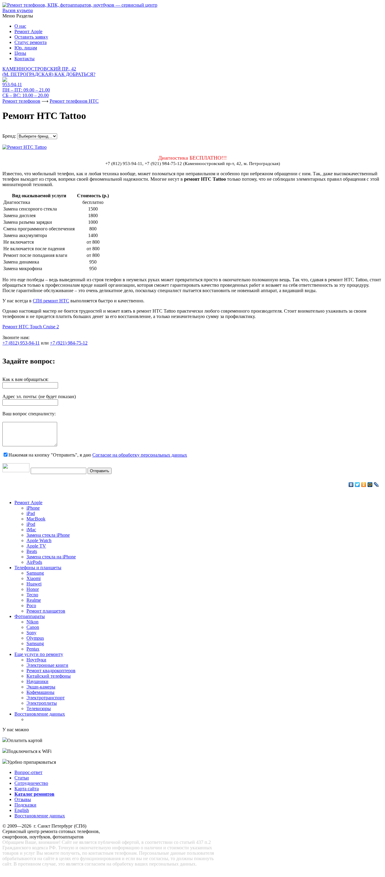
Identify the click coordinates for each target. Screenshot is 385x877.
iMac (31, 529)
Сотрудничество (31, 783)
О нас (20, 26)
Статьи (21, 777)
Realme (33, 600)
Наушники (37, 681)
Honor (32, 589)
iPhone (33, 507)
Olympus (35, 638)
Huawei (34, 583)
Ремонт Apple (28, 31)
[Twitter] (357, 484)
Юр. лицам (25, 47)
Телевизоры (38, 708)
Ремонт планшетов (45, 610)
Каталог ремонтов (34, 794)
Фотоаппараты (29, 616)
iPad (30, 513)
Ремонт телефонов (21, 101)
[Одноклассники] (364, 484)
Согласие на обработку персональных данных (139, 454)
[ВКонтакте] (351, 484)
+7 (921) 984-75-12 (69, 342)
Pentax (32, 648)
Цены (20, 53)
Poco (31, 605)
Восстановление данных (39, 713)
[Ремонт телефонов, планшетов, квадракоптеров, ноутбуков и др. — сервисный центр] (79, 5)
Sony (31, 632)
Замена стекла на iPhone (51, 556)
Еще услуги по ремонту (38, 654)
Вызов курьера (17, 10)
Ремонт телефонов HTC (74, 101)
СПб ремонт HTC (51, 300)
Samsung (35, 573)
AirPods (34, 562)
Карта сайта (26, 788)
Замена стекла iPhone (48, 535)
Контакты (24, 58)
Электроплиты (41, 703)
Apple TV (36, 545)
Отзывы (22, 799)
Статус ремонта (30, 42)
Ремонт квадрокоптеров (50, 670)
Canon (32, 627)
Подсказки (25, 804)
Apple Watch (38, 540)
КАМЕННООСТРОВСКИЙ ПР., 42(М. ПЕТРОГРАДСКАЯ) (48, 71)
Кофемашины (40, 692)
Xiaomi (33, 578)
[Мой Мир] (370, 484)
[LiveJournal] (376, 484)
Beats (31, 551)
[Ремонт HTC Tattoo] (24, 145)
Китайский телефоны (48, 676)
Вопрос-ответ (28, 772)
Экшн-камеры (40, 686)
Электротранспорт (45, 697)
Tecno (32, 594)
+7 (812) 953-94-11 (21, 342)
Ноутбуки (36, 659)
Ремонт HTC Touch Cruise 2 (30, 326)
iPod (30, 524)
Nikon (32, 621)
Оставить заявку (31, 36)
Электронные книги (47, 665)
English (21, 810)
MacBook (35, 518)
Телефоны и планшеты (37, 567)
